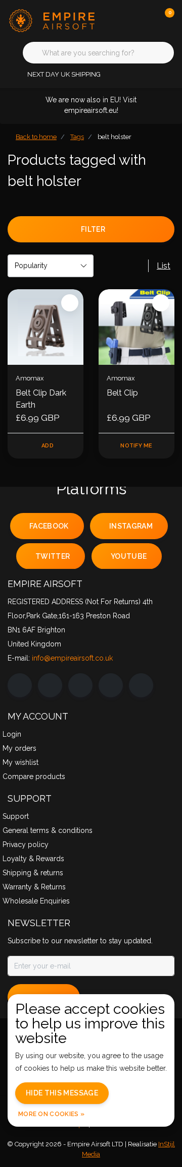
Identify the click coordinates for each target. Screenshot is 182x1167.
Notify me (136, 445)
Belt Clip (122, 393)
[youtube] (111, 685)
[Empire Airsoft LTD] (53, 20)
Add (47, 445)
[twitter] (80, 685)
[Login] (126, 20)
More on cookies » (51, 1114)
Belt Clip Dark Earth (41, 399)
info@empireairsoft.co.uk (72, 658)
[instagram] (50, 685)
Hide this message (62, 1093)
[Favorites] (145, 20)
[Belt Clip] (136, 327)
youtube (129, 556)
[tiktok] (141, 685)
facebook (49, 526)
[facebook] (20, 685)
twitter (52, 556)
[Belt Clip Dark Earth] (45, 327)
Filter (93, 229)
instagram (131, 526)
